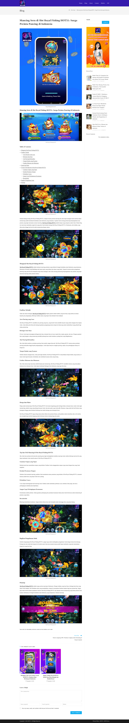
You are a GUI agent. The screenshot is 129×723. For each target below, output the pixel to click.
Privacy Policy (96, 721)
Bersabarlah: (26, 178)
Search (88, 19)
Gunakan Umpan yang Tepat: (30, 169)
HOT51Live (106, 721)
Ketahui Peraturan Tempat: (29, 171)
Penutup (23, 182)
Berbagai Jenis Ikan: (28, 156)
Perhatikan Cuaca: (27, 174)
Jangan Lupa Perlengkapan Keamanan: (32, 176)
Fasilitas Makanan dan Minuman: (31, 163)
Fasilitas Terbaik (25, 152)
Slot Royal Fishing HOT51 (49, 223)
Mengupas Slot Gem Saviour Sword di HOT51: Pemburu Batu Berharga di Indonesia (30, 677)
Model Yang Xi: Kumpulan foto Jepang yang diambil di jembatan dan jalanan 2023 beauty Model (100, 77)
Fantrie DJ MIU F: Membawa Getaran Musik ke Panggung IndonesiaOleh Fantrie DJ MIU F (100, 96)
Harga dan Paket (25, 165)
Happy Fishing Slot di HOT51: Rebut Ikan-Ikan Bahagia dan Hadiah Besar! (51, 677)
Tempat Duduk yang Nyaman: (30, 161)
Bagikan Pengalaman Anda (27, 180)
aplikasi (34, 629)
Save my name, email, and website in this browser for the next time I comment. (40, 708)
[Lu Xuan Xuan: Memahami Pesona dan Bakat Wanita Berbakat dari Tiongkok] (89, 106)
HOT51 (101, 721)
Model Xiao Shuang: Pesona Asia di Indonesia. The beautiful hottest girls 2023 (100, 86)
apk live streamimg (27, 629)
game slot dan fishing (41, 629)
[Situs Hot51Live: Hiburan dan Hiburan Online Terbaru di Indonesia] (89, 127)
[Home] (69, 10)
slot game (50, 629)
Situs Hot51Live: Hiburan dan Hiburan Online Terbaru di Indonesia (100, 126)
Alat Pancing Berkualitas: (29, 159)
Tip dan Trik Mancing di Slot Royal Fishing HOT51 (33, 167)
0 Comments (101, 81)
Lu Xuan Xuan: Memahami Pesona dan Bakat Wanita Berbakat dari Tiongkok (99, 105)
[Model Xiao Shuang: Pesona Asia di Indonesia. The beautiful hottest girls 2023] (89, 87)
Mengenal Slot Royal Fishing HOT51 (30, 150)
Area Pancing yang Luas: (29, 154)
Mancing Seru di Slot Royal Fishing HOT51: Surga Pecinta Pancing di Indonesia (93, 10)
